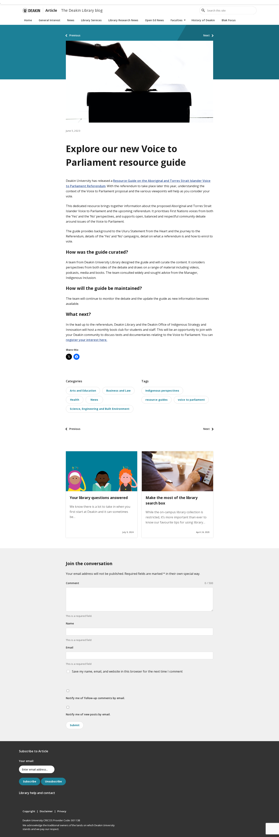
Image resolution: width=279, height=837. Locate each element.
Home (28, 20)
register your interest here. (86, 340)
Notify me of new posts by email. (88, 714)
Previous (74, 35)
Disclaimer (46, 811)
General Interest (49, 20)
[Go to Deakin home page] (31, 10)
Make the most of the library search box (172, 500)
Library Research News (123, 20)
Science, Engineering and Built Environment (99, 409)
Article (51, 10)
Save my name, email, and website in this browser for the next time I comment (127, 671)
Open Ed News (154, 20)
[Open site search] (203, 10)
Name (70, 623)
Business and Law (118, 390)
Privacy (61, 811)
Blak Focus (229, 20)
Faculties (176, 20)
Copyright (29, 811)
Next (206, 35)
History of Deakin (203, 20)
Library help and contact (37, 793)
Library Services (91, 20)
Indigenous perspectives (162, 390)
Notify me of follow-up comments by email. (95, 698)
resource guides (156, 399)
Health (74, 399)
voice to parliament (191, 399)
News (70, 20)
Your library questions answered (99, 497)
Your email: (26, 761)
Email (69, 647)
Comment (72, 583)
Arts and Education (83, 390)
